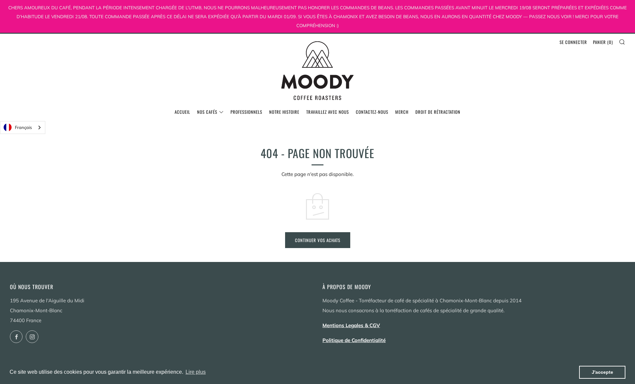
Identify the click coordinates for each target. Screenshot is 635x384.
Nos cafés (207, 111)
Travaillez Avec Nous (327, 111)
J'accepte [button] (602, 372)
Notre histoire (284, 111)
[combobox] (22, 127)
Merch (401, 111)
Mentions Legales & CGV (351, 325)
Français (23, 127)
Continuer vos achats (317, 240)
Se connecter (573, 42)
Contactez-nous (372, 111)
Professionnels (246, 111)
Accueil (182, 111)
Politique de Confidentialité (354, 340)
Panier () (603, 42)
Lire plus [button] (196, 372)
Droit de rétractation (437, 111)
